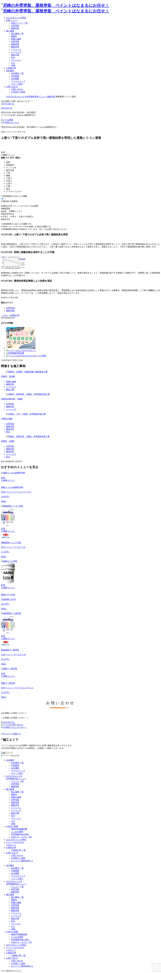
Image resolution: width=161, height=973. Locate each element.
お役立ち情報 (12, 826)
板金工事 (15, 55)
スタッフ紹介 (17, 84)
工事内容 (5, 201)
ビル (13, 63)
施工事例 (10, 31)
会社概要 (15, 79)
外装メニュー (12, 20)
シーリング (16, 52)
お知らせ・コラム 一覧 (21, 837)
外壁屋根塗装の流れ (20, 834)
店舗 (13, 65)
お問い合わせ (12, 87)
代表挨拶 (15, 76)
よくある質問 (17, 832)
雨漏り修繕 (16, 39)
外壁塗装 (15, 26)
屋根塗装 (15, 28)
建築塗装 (15, 47)
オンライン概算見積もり (22, 861)
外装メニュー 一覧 (19, 23)
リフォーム (16, 49)
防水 (13, 57)
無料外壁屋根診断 (19, 829)
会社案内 (10, 71)
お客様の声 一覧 (18, 850)
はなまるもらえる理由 (16, 18)
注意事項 (14, 201)
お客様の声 (11, 68)
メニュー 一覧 (17, 781)
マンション (16, 60)
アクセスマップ (18, 81)
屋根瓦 (14, 36)
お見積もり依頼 (18, 92)
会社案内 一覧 (17, 73)
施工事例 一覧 (17, 34)
